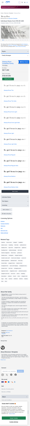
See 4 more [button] (15, 191)
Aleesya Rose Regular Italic (11, 165)
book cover (9, 242)
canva (18, 273)
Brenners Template (8, 13)
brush (14, 276)
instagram (11, 255)
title (6, 278)
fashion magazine (5, 252)
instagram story (23, 265)
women (10, 278)
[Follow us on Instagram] (3, 375)
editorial (16, 278)
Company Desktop (5, 223)
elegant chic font (5, 273)
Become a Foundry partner (8, 389)
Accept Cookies (14, 418)
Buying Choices (8, 79)
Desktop (3, 221)
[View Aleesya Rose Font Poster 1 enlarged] (15, 33)
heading (23, 273)
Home (2, 13)
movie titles (4, 263)
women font (4, 268)
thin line (10, 268)
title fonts (13, 252)
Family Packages (6, 55)
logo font (11, 247)
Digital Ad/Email (4, 233)
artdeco (10, 276)
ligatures (24, 247)
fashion (21, 278)
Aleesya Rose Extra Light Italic (12, 122)
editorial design (12, 250)
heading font (4, 250)
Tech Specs (5, 201)
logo (2, 278)
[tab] (3, 40)
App (2, 228)
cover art (24, 258)
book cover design (15, 258)
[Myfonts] (7, 3)
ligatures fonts (4, 271)
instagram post (17, 268)
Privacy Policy (12, 413)
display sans (4, 255)
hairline (3, 242)
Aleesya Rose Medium (10, 176)
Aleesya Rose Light (9, 133)
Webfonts (3, 226)
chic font (13, 273)
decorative (3, 276)
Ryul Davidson (25, 44)
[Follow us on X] (7, 375)
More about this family (21, 46)
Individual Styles (6, 197)
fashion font (19, 263)
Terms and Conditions (7, 400)
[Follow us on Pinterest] (11, 375)
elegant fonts (12, 263)
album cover (4, 245)
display (26, 278)
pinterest (19, 252)
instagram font (4, 265)
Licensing (4, 205)
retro (19, 276)
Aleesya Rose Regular (9, 155)
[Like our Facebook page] (16, 375)
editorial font (23, 245)
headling (11, 245)
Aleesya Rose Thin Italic (10, 101)
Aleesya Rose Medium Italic (11, 187)
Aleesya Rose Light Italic (10, 144)
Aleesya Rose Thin (9, 90)
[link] (24, 2)
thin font (20, 250)
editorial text (14, 260)
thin (2, 281)
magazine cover (13, 271)
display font (4, 247)
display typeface (5, 260)
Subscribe (20, 371)
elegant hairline (18, 255)
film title (16, 245)
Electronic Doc (4, 230)
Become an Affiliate (6, 392)
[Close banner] (27, 7)
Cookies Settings (13, 422)
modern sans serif (5, 258)
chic (6, 281)
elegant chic (24, 276)
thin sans (20, 260)
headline (21, 242)
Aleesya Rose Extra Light (10, 112)
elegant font (17, 247)
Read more (3, 359)
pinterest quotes (22, 271)
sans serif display (14, 265)
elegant (15, 242)
